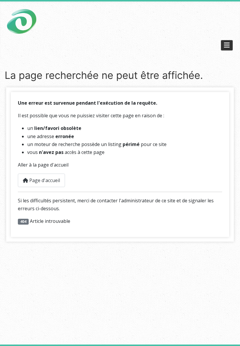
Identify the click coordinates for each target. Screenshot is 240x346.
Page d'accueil (44, 180)
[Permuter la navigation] (227, 45)
